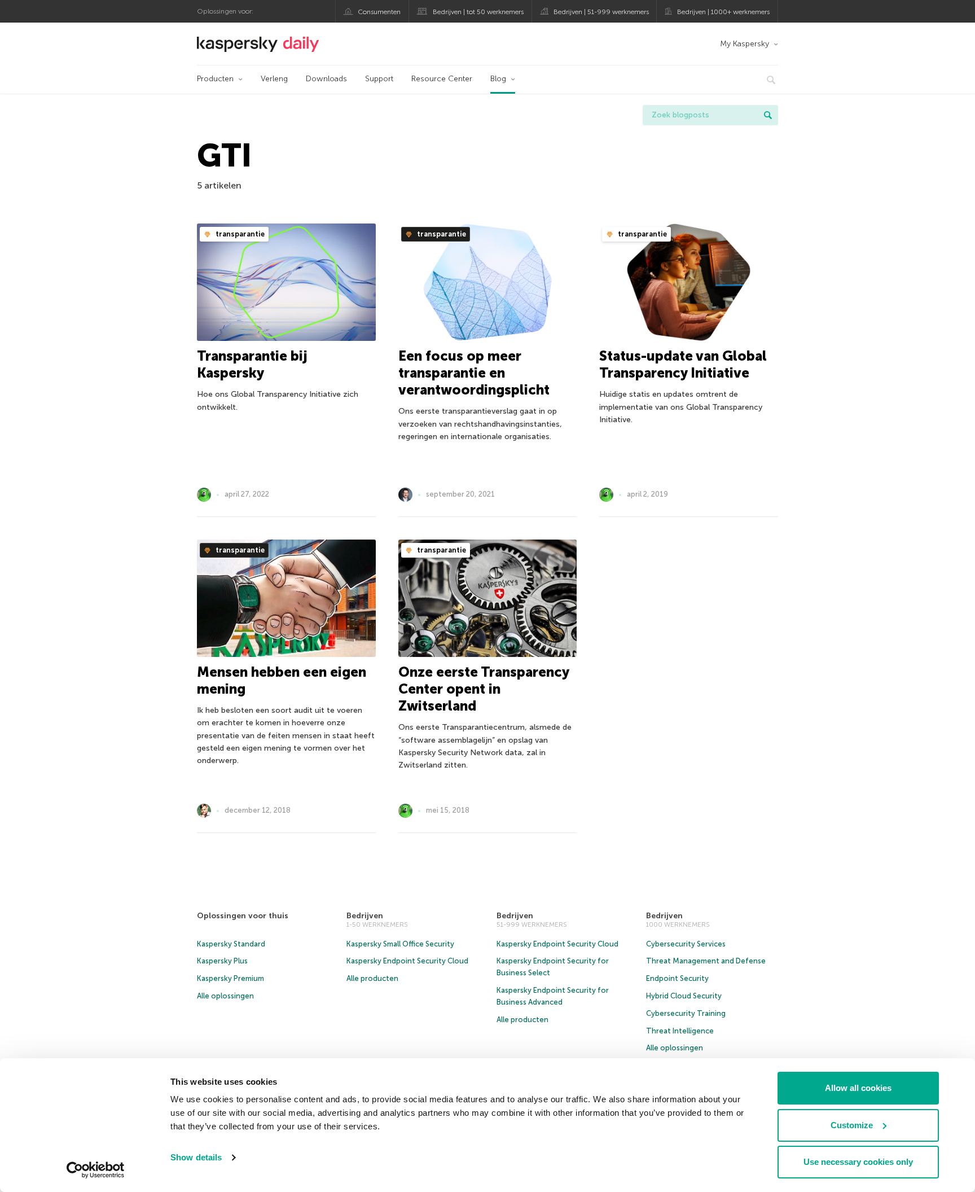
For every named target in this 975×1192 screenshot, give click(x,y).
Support (379, 79)
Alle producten (372, 978)
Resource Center (441, 79)
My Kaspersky (744, 44)
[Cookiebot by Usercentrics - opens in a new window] (95, 1170)
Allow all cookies (858, 1088)
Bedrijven (364, 916)
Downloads (326, 79)
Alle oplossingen (225, 996)
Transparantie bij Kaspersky (252, 364)
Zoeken (768, 115)
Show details (196, 1157)
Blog (498, 79)
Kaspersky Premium (230, 978)
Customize (852, 1125)
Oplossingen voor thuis (242, 916)
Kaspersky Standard (231, 944)
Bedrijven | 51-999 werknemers (601, 12)
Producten (215, 79)
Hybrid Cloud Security (684, 996)
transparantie (239, 234)
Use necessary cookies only (858, 1162)
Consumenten (379, 12)
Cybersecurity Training (686, 1013)
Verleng (274, 79)
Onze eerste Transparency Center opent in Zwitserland (483, 689)
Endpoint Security (677, 978)
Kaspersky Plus (222, 961)
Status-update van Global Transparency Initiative (683, 364)
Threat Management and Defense (706, 961)
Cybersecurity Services (686, 944)
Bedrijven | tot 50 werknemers (478, 12)
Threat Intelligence (680, 1031)
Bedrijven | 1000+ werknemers (723, 12)
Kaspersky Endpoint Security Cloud (407, 961)
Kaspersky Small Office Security (400, 944)
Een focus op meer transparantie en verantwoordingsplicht (474, 373)
